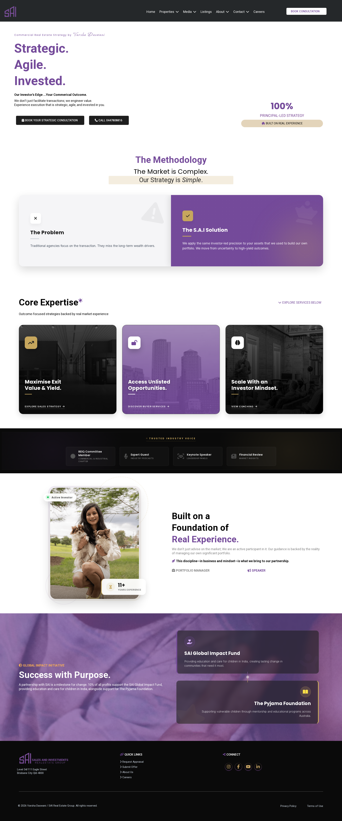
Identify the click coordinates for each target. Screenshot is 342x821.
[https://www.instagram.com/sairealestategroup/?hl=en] (229, 767)
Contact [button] (239, 12)
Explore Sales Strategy (43, 406)
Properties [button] (167, 12)
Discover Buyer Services (147, 406)
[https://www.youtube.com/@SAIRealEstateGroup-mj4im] (248, 767)
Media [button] (187, 12)
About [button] (220, 12)
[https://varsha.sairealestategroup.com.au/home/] (10, 11)
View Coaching (242, 406)
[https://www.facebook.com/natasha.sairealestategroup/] (238, 767)
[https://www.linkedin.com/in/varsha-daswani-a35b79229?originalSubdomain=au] (258, 767)
